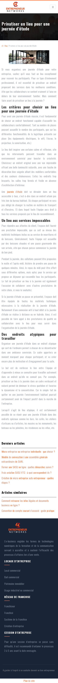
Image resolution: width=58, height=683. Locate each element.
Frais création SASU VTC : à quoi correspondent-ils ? (27, 472)
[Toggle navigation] (53, 7)
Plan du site (29, 680)
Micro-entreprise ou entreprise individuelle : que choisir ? (28, 451)
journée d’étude (15, 191)
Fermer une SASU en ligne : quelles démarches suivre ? (27, 467)
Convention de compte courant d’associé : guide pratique (28, 510)
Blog (6, 46)
